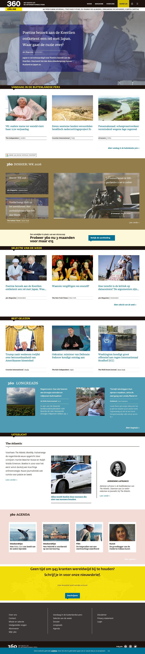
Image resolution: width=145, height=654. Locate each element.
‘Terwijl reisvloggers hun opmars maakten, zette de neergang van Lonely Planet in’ (49, 39)
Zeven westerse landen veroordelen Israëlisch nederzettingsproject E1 (72, 128)
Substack (26, 52)
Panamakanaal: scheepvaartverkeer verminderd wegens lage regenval (118, 128)
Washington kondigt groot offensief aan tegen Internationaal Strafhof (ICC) (118, 357)
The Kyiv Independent (60, 370)
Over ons (13, 615)
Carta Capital (102, 9)
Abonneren (14, 629)
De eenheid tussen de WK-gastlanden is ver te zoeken (119, 180)
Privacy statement (105, 618)
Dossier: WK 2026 (17, 178)
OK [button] (109, 651)
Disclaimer (102, 615)
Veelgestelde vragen (18, 625)
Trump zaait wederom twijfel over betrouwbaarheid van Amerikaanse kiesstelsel (23, 357)
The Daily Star (42, 9)
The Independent (12, 138)
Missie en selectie (16, 622)
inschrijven (72, 596)
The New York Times (60, 298)
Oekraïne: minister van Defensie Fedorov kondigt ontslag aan (71, 356)
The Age (114, 9)
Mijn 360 (12, 632)
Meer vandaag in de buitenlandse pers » (123, 148)
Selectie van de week (62, 618)
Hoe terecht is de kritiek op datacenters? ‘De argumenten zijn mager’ (117, 288)
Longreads (57, 625)
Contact (12, 618)
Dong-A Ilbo (125, 9)
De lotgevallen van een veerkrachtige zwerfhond (87, 548)
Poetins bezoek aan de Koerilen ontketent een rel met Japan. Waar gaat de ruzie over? (25, 288)
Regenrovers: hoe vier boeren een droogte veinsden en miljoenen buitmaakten (53, 392)
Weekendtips (16, 544)
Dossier (56, 622)
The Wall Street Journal (107, 370)
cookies (54, 651)
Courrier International (61, 138)
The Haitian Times (13, 220)
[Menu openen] (137, 3)
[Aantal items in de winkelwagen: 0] (132, 3)
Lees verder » (134, 223)
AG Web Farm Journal (23, 9)
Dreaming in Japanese (83, 9)
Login (99, 622)
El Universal (115, 213)
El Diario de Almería (61, 9)
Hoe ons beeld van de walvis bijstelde (22, 548)
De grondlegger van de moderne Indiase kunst (119, 548)
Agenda (56, 629)
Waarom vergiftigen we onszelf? (71, 286)
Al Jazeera (102, 138)
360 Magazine (12, 190)
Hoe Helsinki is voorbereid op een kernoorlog (55, 548)
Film (78, 544)
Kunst (112, 544)
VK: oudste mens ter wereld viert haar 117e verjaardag (25, 128)
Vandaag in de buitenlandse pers (67, 615)
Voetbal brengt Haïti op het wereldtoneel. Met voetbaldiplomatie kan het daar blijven (21, 208)
